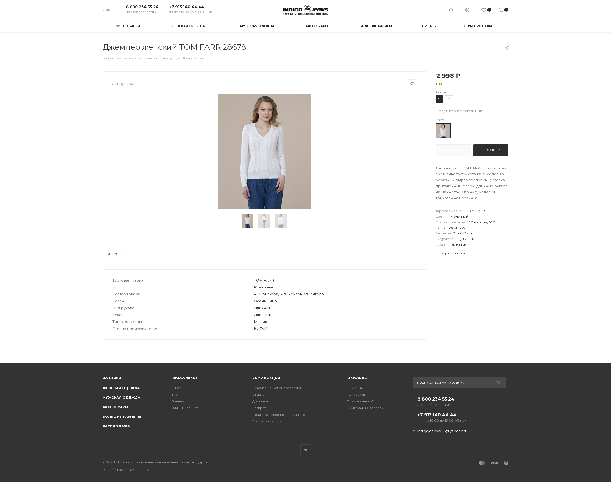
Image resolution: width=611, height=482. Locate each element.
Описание (115, 254)
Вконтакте (305, 449)
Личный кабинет (185, 408)
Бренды (178, 401)
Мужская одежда (121, 397)
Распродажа (116, 426)
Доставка (260, 401)
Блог (175, 394)
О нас (176, 388)
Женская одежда (121, 388)
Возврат (259, 408)
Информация (266, 378)
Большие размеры (122, 416)
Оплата (258, 394)
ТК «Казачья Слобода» (365, 408)
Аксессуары (115, 407)
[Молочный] (443, 130)
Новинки (112, 378)
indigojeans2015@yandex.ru (442, 431)
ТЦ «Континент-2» (361, 401)
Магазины (357, 378)
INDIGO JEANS (185, 378)
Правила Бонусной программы (277, 388)
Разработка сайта (126, 469)
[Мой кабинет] (467, 11)
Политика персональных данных (278, 415)
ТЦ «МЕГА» (355, 388)
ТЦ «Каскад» (356, 394)
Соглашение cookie (268, 421)
